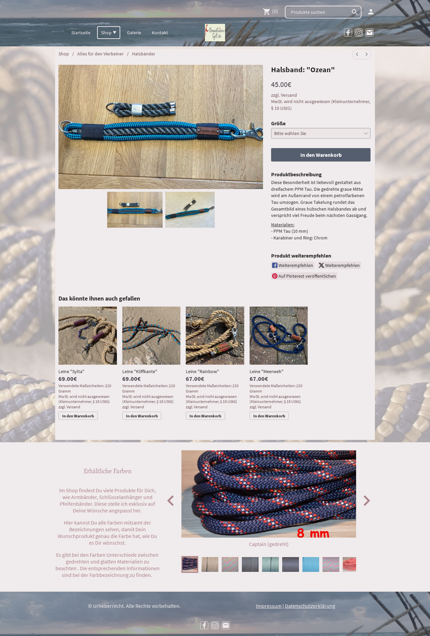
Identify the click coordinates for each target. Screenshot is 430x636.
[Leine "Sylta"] (87, 336)
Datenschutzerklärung (310, 605)
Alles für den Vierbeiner (100, 54)
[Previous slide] (171, 500)
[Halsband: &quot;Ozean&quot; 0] (135, 210)
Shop (63, 54)
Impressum (269, 605)
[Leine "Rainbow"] (215, 336)
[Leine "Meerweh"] (279, 336)
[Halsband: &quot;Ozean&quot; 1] (189, 210)
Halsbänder (143, 54)
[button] (189, 564)
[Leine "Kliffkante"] (151, 336)
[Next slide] (366, 500)
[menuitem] (357, 54)
